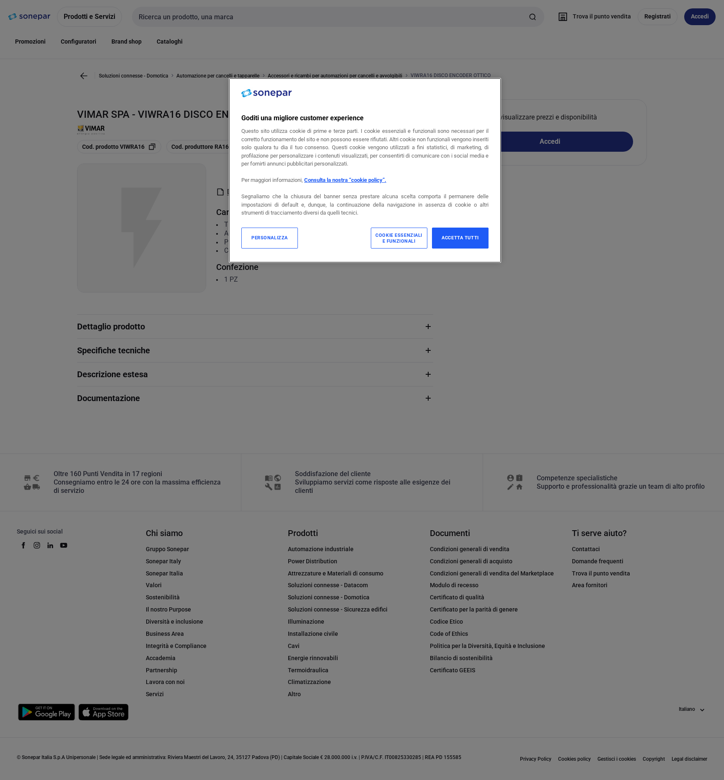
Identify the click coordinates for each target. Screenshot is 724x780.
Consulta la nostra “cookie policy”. (345, 180)
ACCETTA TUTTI (460, 238)
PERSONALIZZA (269, 238)
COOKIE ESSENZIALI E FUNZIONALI (398, 238)
